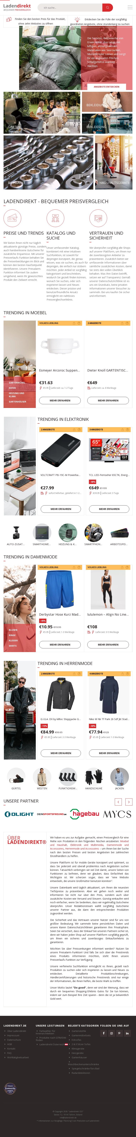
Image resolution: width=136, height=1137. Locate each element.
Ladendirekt (19, 7)
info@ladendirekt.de (68, 1117)
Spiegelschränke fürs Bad (86, 1068)
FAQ (9, 1053)
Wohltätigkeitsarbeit (18, 1057)
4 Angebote (96, 673)
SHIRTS (12, 645)
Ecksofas (76, 1039)
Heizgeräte (78, 1053)
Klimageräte (78, 1048)
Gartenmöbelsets (81, 1035)
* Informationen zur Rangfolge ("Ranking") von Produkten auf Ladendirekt (68, 1121)
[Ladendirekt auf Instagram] (111, 1033)
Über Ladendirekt (16, 1031)
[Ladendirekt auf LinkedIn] (127, 1033)
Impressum (13, 1035)
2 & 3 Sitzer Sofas (81, 1044)
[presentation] (118, 801)
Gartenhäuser (79, 1057)
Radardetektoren (81, 1072)
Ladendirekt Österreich (52, 1044)
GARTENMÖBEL (17, 382)
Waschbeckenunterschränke (83, 1064)
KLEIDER (13, 640)
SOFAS (12, 387)
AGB (9, 1044)
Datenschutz (14, 1039)
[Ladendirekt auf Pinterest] (119, 1033)
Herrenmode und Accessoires (82, 848)
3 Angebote (96, 429)
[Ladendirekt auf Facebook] (103, 1033)
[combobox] (70, 8)
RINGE (12, 635)
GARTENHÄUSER (17, 401)
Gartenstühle (79, 1031)
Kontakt (11, 1048)
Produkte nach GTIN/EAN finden (51, 1039)
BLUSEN (13, 629)
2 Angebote (94, 323)
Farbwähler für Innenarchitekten (45, 1032)
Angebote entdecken (106, 86)
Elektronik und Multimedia (87, 845)
